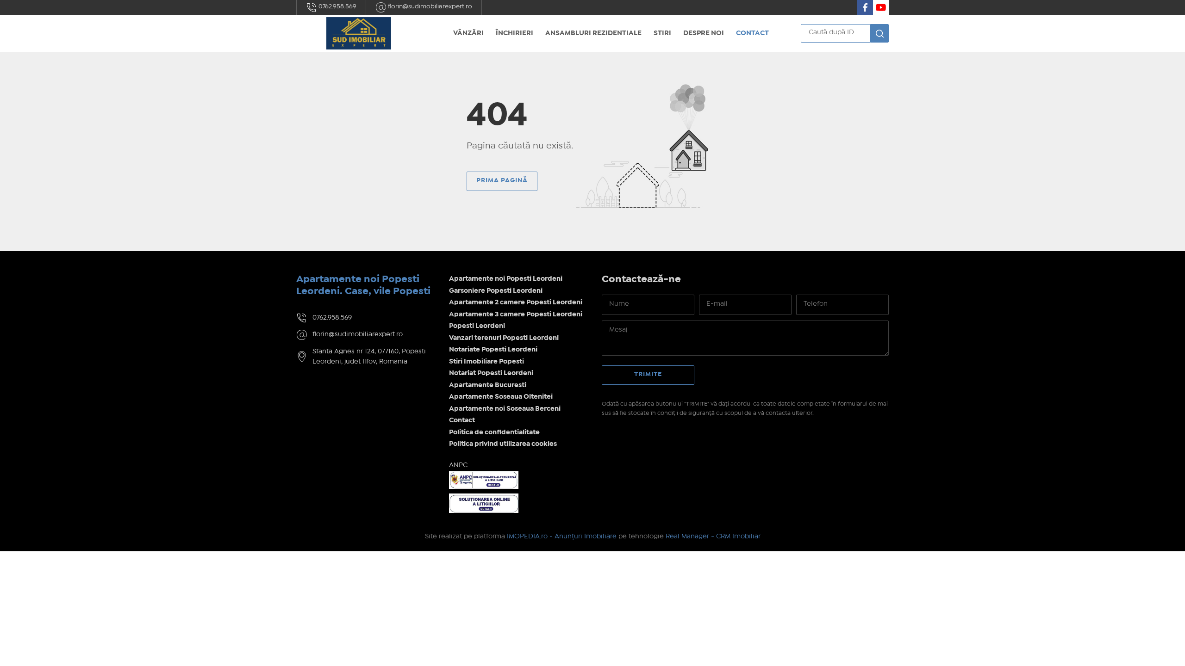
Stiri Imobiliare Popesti (486, 361)
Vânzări (468, 33)
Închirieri (514, 33)
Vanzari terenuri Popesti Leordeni (504, 338)
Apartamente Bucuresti (487, 385)
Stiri (662, 33)
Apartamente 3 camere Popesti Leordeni (515, 314)
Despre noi (703, 33)
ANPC (458, 465)
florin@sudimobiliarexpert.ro (429, 6)
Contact (752, 33)
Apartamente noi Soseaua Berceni (505, 409)
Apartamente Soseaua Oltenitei (501, 397)
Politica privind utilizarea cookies (503, 444)
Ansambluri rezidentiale (593, 33)
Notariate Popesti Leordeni (493, 349)
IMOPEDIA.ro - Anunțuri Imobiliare (562, 536)
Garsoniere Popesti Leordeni (496, 291)
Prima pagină (502, 180)
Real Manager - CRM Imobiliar (713, 536)
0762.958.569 (336, 6)
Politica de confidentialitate (494, 432)
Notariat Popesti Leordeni (491, 373)
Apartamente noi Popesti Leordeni (505, 279)
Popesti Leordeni (477, 326)
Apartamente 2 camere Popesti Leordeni (515, 302)
